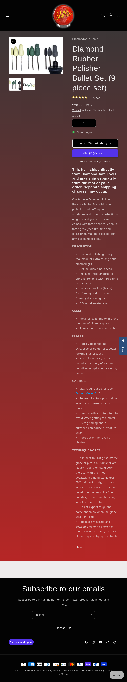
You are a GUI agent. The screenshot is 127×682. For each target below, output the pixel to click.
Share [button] (79, 547)
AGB (110, 671)
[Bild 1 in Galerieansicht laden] (15, 84)
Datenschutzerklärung (93, 671)
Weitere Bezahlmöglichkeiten (95, 161)
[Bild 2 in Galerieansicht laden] (29, 84)
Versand (76, 110)
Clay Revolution (31, 671)
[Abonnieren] (91, 615)
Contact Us (63, 628)
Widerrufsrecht (71, 671)
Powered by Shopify (50, 671)
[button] (7, 15)
